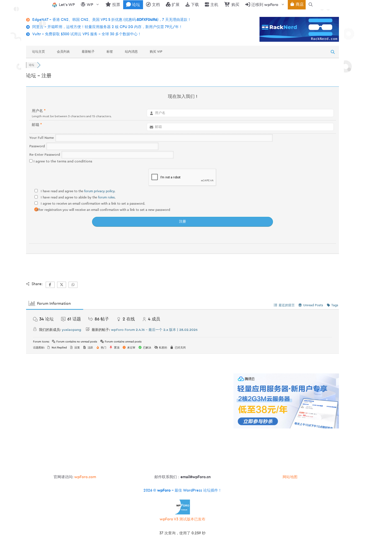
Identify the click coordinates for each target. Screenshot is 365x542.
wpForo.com (85, 477)
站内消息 (131, 51)
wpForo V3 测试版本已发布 (182, 519)
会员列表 (63, 51)
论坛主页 (38, 51)
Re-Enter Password (44, 154)
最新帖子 (88, 51)
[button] (311, 4)
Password (37, 146)
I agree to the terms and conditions (62, 161)
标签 (110, 51)
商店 (299, 4)
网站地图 (290, 477)
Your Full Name (41, 138)
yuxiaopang (71, 330)
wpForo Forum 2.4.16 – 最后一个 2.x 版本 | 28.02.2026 (154, 330)
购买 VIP (156, 51)
